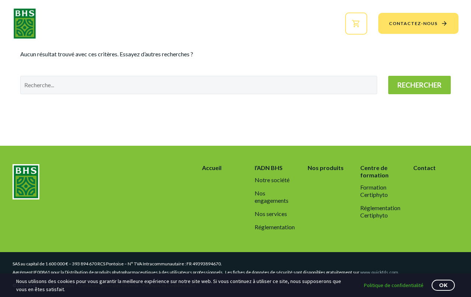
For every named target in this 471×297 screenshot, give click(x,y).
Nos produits (218, 23)
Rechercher (419, 85)
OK (443, 285)
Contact (424, 167)
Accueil (131, 23)
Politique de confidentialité (394, 285)
